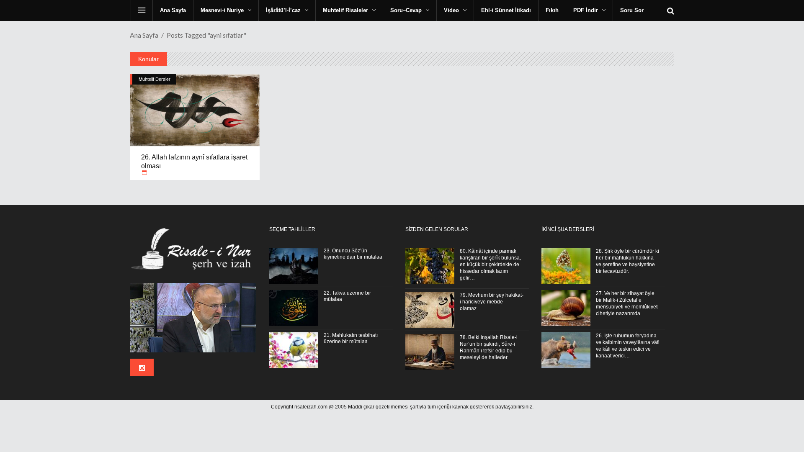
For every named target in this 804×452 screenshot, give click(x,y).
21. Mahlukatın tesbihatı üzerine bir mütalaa (351, 338)
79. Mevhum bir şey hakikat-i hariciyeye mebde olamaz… (491, 301)
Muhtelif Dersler (154, 79)
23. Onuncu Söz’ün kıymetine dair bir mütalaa (353, 254)
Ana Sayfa (144, 35)
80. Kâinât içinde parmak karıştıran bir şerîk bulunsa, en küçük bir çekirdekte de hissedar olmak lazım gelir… (490, 264)
